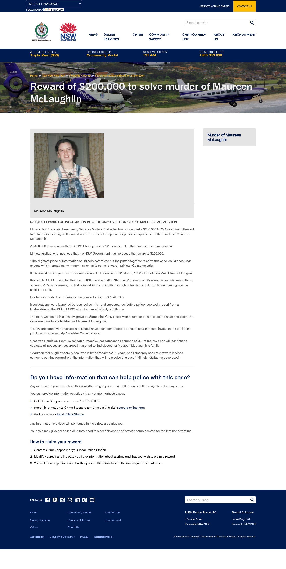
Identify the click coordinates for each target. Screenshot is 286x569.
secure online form (132, 407)
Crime (138, 34)
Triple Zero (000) (44, 55)
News (93, 34)
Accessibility (37, 536)
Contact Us (112, 512)
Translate (57, 9)
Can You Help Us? (194, 37)
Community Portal (102, 55)
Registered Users (103, 536)
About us (219, 37)
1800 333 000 (210, 55)
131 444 (149, 55)
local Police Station (70, 414)
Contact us (244, 6)
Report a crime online (214, 6)
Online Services (111, 37)
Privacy (84, 536)
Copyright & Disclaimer (62, 536)
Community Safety (159, 37)
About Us (73, 527)
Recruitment (244, 34)
